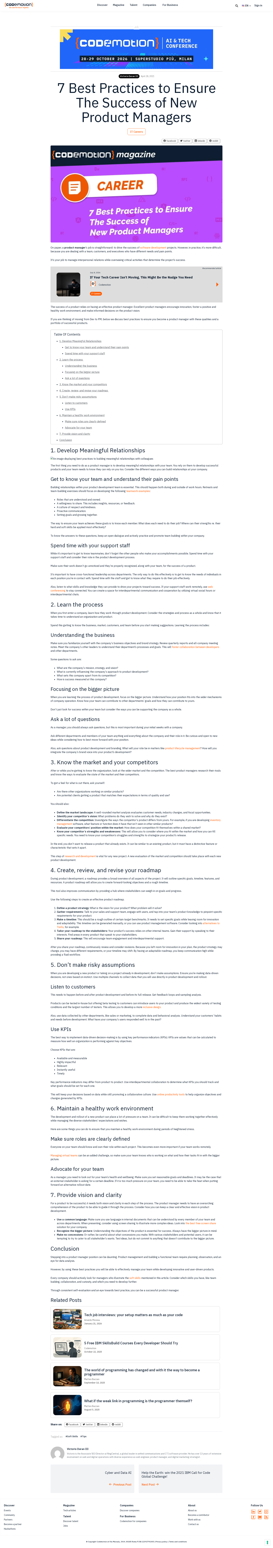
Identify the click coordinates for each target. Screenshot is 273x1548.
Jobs (65, 1525)
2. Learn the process (71, 359)
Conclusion (65, 440)
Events (7, 1510)
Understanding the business (81, 365)
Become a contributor (198, 1515)
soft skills (135, 1278)
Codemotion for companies (133, 1521)
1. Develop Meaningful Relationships (80, 341)
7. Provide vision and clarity (74, 433)
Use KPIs (70, 409)
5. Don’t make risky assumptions (78, 396)
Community (9, 1515)
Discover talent (70, 1521)
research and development (80, 856)
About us (192, 1510)
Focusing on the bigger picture (82, 372)
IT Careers (136, 131)
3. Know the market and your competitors (83, 384)
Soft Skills (72, 1436)
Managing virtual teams (64, 1155)
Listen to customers (76, 402)
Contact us (193, 1524)
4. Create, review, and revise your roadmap (84, 390)
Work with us (194, 1519)
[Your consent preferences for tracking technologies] (267, 1542)
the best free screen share (200, 1223)
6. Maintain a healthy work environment (82, 415)
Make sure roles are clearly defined (85, 421)
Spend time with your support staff (85, 353)
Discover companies (130, 1510)
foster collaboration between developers (195, 647)
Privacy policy (161, 1542)
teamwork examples (138, 491)
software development (153, 247)
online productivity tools (171, 1094)
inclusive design (152, 1007)
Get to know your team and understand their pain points (97, 347)
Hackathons (10, 1528)
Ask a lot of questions (77, 378)
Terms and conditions (178, 1542)
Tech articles (69, 1510)
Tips (84, 1436)
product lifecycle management (182, 748)
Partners (8, 1519)
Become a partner (13, 1524)
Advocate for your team (78, 427)
